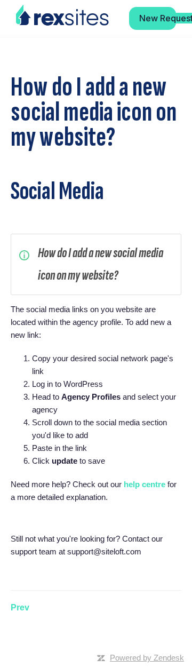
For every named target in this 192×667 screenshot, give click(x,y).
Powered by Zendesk (147, 657)
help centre (144, 484)
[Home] (62, 15)
